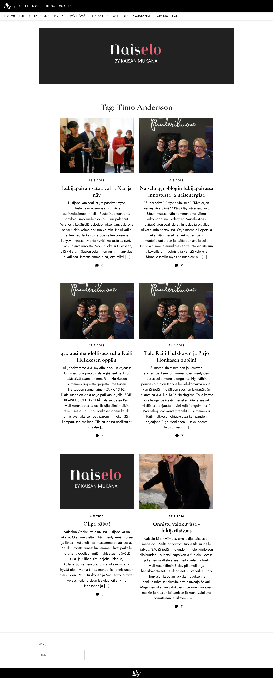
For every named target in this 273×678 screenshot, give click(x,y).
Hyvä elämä (78, 16)
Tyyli (59, 16)
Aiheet (23, 6)
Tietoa (50, 6)
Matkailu (100, 16)
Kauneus (42, 16)
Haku (176, 16)
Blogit (37, 6)
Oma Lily (65, 6)
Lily (136, 673)
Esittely (24, 16)
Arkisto (162, 16)
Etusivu (9, 16)
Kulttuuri (120, 16)
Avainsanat (143, 16)
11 (182, 606)
